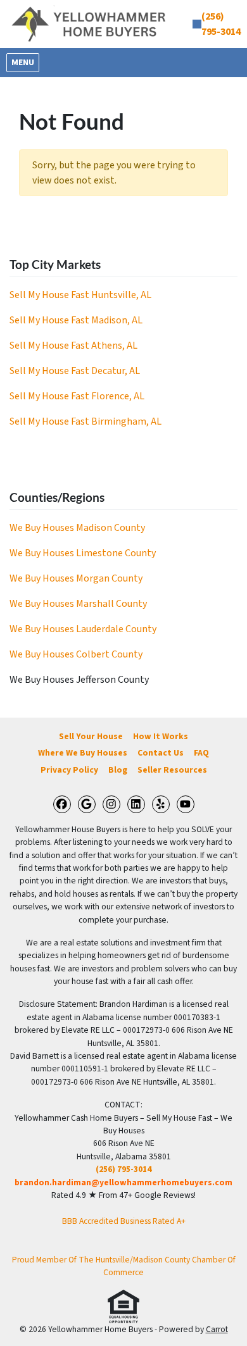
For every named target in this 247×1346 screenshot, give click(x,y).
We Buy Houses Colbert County (76, 654)
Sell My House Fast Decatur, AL (75, 371)
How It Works (160, 736)
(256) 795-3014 (123, 1169)
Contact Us (160, 753)
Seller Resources (172, 770)
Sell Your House (91, 736)
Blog (117, 770)
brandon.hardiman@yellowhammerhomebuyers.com (123, 1182)
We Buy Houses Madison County (77, 528)
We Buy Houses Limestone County (83, 553)
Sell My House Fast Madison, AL (76, 320)
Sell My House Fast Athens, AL (73, 345)
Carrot (217, 1329)
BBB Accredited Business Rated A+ (124, 1221)
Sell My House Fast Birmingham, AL (86, 421)
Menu (25, 62)
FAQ (201, 753)
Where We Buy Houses (82, 753)
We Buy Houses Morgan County (76, 578)
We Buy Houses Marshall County (78, 604)
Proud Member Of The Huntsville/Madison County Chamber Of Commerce (124, 1266)
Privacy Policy (69, 770)
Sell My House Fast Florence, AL (77, 396)
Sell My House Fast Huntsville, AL (80, 295)
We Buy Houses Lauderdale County (83, 629)
